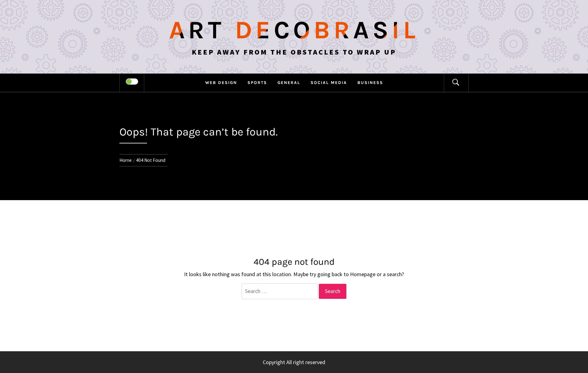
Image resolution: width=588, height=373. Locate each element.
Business (370, 82)
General (288, 82)
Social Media (329, 82)
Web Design (221, 82)
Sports (257, 82)
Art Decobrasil (294, 30)
